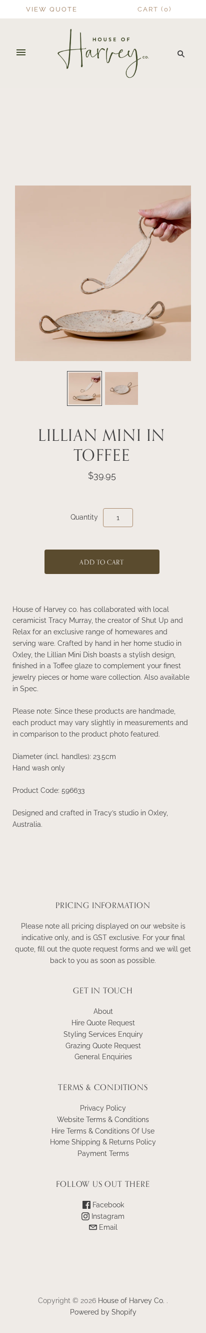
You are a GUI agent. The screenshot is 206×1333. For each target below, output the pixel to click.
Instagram (107, 1216)
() (155, 9)
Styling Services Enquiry (103, 1034)
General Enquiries (103, 1057)
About (103, 1011)
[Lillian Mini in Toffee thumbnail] (84, 388)
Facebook (107, 1205)
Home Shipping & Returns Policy (103, 1142)
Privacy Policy (103, 1108)
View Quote (52, 9)
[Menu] (21, 53)
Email (107, 1227)
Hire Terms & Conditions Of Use (103, 1131)
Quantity (84, 517)
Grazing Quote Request (103, 1046)
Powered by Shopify (103, 1312)
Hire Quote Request (103, 1023)
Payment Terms (103, 1153)
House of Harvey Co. (131, 1301)
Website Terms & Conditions (103, 1120)
